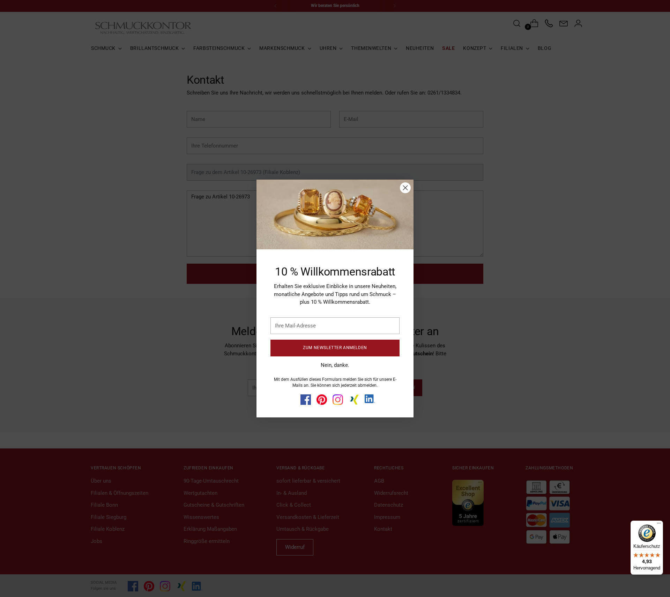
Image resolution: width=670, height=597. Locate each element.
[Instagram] (338, 399)
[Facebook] (305, 399)
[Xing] (354, 399)
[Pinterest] (322, 399)
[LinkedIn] (370, 398)
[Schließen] (405, 187)
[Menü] (659, 525)
